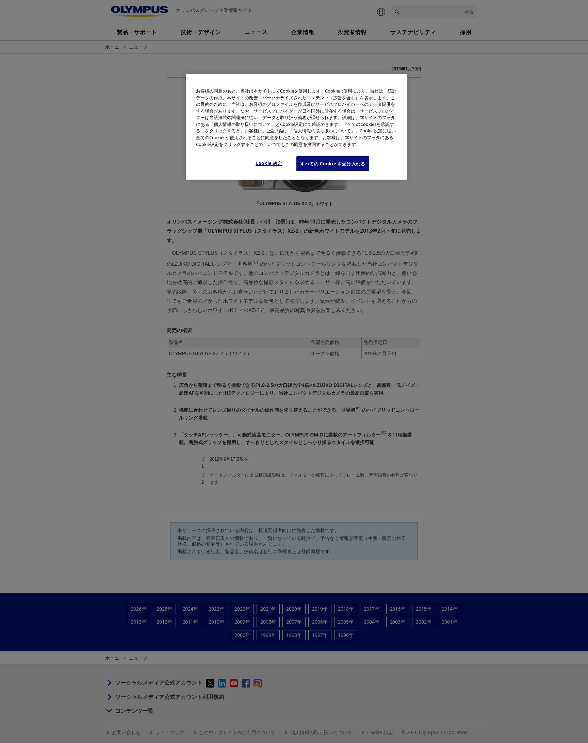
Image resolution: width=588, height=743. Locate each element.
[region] (296, 127)
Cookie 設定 (269, 163)
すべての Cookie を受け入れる (332, 164)
